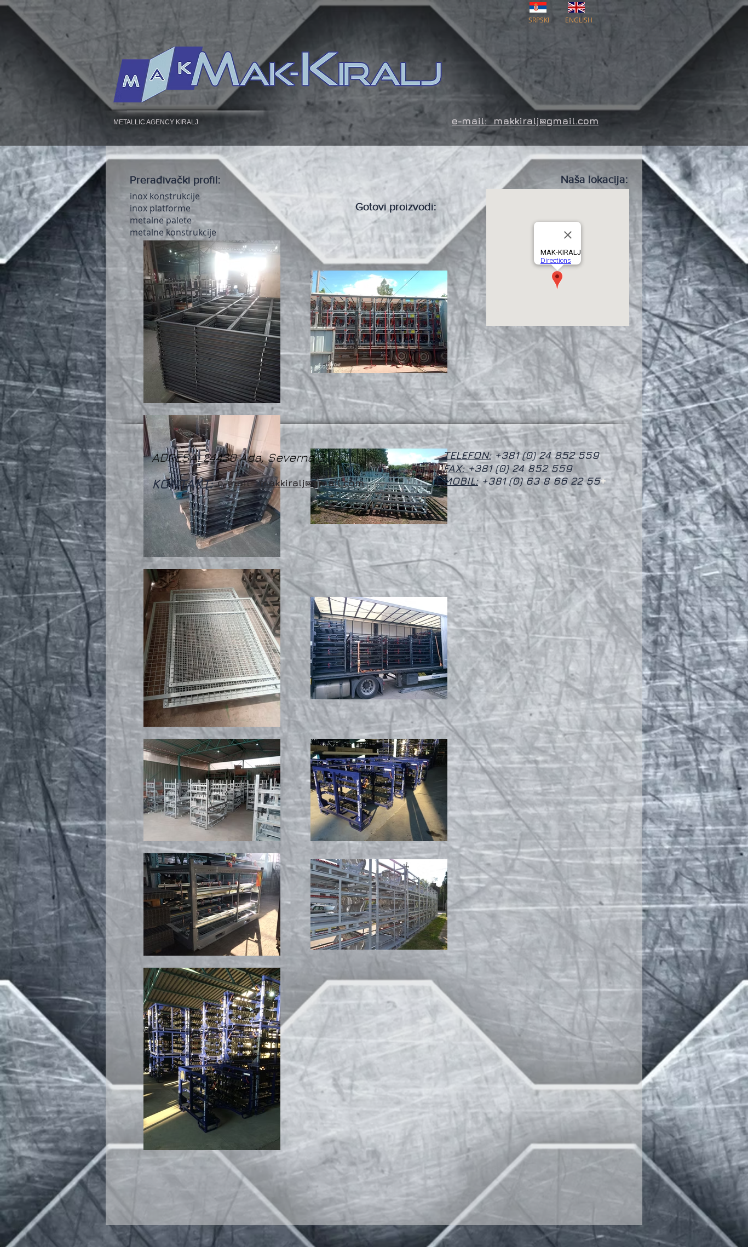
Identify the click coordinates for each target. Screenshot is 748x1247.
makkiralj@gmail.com (311, 483)
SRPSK (538, 19)
